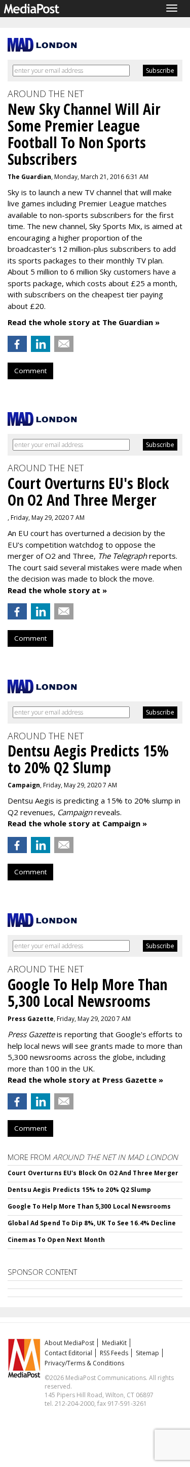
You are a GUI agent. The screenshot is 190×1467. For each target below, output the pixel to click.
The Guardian (29, 176)
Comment (30, 370)
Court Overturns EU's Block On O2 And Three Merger (93, 1173)
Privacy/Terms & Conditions (84, 1363)
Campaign (24, 785)
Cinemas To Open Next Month (56, 1239)
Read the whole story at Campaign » (77, 823)
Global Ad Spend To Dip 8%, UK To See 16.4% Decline (92, 1223)
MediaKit (114, 1343)
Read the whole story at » (57, 590)
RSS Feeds (114, 1353)
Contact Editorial (68, 1353)
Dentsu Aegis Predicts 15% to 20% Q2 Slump (79, 1189)
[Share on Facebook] (17, 344)
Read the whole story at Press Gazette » (85, 1080)
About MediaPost (69, 1343)
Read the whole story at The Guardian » (84, 322)
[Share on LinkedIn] (40, 344)
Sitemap (147, 1353)
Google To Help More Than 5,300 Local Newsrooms (89, 1206)
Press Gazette (31, 1018)
